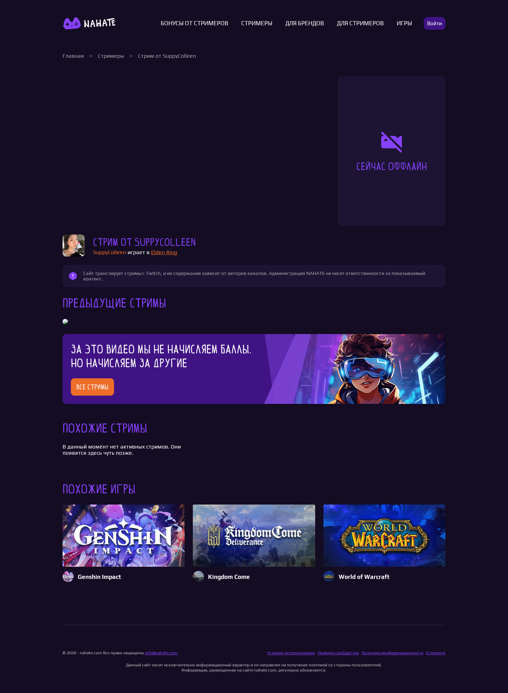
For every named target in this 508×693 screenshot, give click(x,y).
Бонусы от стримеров (194, 23)
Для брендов (304, 23)
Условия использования (291, 652)
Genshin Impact (99, 577)
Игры (404, 23)
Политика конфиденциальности (392, 652)
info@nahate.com (161, 652)
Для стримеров (360, 23)
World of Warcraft (364, 577)
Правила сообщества (338, 652)
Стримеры (256, 23)
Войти (434, 23)
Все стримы (92, 387)
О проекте (435, 652)
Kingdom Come (229, 577)
